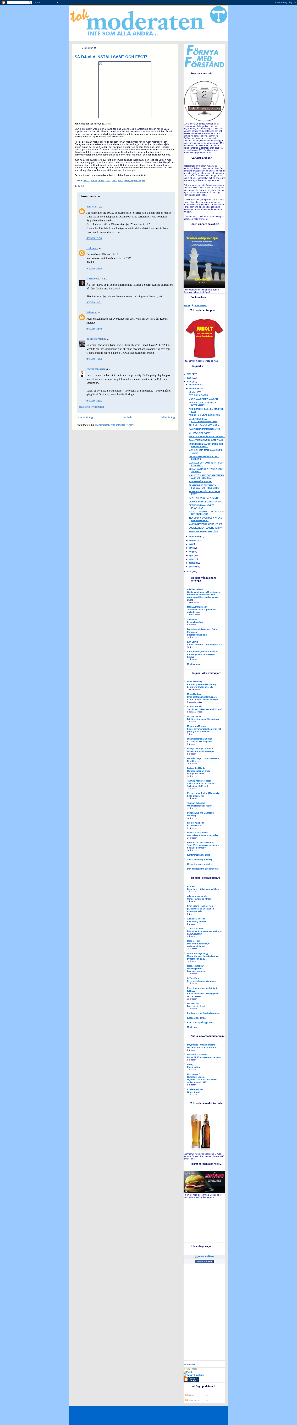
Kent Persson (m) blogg (198, 855)
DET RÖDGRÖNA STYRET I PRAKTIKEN (202, 506)
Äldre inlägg (168, 417)
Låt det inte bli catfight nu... (200, 741)
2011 (189, 374)
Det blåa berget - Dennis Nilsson (203, 758)
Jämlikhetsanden (195, 928)
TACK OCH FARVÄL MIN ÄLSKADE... (207, 436)
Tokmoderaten (95, 338)
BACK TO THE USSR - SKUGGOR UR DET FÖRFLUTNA (207, 513)
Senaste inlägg (85, 417)
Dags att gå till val (196, 1006)
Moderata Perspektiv (197, 832)
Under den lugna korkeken (200, 864)
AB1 (120, 180)
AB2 (126, 180)
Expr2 (142, 180)
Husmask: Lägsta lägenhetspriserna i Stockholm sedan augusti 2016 (202, 1079)
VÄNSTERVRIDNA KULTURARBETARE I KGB (203, 420)
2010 (189, 378)
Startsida (127, 417)
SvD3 (101, 180)
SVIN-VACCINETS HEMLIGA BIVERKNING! (202, 404)
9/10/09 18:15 (94, 400)
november (194, 388)
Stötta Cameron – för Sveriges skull (204, 644)
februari (193, 563)
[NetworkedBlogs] (204, 1256)
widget (187, 305)
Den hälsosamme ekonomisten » (203, 869)
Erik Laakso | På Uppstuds (200, 1022)
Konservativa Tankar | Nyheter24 (203, 793)
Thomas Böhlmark (196, 803)
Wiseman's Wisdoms (197, 1054)
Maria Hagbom (194, 694)
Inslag (190, 1064)
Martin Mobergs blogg (197, 953)
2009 (189, 382)
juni (191, 548)
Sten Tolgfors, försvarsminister (202, 652)
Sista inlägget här (195, 796)
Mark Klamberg (194, 681)
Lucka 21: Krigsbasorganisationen (204, 1057)
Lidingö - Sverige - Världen (200, 748)
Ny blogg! (191, 815)
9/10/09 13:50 (94, 238)
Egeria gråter (193, 1067)
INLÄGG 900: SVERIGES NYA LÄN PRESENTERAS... (205, 519)
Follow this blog (204, 1261)
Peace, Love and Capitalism (200, 813)
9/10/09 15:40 (94, 328)
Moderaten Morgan (196, 726)
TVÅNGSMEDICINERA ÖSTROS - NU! (207, 440)
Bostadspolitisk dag (197, 635)
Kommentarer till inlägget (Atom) (114, 424)
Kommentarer (194, 1400)
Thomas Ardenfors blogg (199, 781)
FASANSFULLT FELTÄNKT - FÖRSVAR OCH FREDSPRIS (204, 486)
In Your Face (193, 978)
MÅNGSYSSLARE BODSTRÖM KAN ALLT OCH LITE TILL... (206, 476)
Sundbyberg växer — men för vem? (204, 709)
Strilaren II (192, 619)
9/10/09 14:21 (94, 302)
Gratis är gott (193, 1092)
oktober (193, 392)
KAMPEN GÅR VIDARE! (200, 481)
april (191, 555)
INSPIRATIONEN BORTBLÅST (203, 532)
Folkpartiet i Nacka (196, 768)
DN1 (108, 180)
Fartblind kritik (194, 825)
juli (190, 544)
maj (191, 551)
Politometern (201, 305)
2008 (189, 571)
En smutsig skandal (196, 921)
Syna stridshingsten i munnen (201, 981)
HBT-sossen (193, 1003)
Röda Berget (193, 941)
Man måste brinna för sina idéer (202, 835)
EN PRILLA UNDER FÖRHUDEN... (205, 415)
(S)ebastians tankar (196, 1018)
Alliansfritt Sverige (196, 919)
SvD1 (87, 180)
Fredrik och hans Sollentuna (200, 842)
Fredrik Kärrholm (195, 823)
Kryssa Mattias (194, 706)
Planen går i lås (194, 911)
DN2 (114, 180)
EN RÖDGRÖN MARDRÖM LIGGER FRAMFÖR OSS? (206, 445)
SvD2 (94, 180)
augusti (193, 540)
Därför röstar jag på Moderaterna (203, 719)
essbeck (191, 886)
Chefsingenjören (195, 1089)
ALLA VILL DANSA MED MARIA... (205, 425)
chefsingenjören (95, 368)
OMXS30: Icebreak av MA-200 (201, 1047)
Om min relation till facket (199, 806)
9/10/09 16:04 (94, 358)
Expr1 (133, 180)
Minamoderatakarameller (199, 739)
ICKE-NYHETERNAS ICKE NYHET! (206, 524)
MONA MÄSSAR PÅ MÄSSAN (203, 399)
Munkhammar (194, 664)
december (194, 384)
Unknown (92, 248)
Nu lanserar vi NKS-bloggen (200, 751)
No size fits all (194, 716)
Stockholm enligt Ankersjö (200, 859)
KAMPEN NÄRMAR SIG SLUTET (204, 429)
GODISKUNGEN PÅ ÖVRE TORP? (205, 528)
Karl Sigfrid (192, 642)
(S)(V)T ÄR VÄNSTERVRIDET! (203, 498)
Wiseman (91, 312)
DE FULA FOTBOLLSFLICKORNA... (206, 502)
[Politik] (188, 1372)
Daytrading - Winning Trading (201, 1045)
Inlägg (191, 1395)
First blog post (194, 761)
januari (192, 566)
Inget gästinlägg (195, 622)
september (194, 536)
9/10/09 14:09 (94, 268)
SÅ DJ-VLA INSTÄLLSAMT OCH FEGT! (111, 57)
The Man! (92, 206)
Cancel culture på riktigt (199, 899)
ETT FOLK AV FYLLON (199, 433)
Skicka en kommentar (91, 406)
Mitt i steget (193, 1027)
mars (192, 559)
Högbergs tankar (195, 966)
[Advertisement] (205, 1220)
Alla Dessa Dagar (195, 589)
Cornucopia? (94, 278)
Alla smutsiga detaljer (197, 896)
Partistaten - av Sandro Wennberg (203, 1013)
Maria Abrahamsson (197, 607)
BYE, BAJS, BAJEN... (199, 395)
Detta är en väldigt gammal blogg (203, 889)
